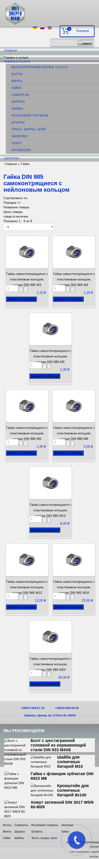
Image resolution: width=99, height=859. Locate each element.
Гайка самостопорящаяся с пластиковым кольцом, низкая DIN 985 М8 (74, 433)
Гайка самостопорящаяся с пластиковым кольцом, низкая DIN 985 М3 (27, 279)
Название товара (16, 207)
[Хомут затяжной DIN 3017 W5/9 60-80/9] (17, 809)
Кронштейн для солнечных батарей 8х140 (73, 790)
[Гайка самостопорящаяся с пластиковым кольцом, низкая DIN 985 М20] (50, 636)
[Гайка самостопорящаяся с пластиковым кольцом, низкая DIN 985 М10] (50, 483)
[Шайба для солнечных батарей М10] (44, 761)
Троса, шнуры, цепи (29, 129)
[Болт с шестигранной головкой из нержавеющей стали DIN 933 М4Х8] (17, 752)
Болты (17, 74)
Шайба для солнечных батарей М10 (70, 762)
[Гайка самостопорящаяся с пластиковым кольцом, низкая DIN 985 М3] (27, 252)
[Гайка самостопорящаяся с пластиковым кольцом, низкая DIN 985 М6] (27, 406)
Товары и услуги (17, 61)
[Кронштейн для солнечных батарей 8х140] (44, 790)
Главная (10, 50)
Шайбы (17, 108)
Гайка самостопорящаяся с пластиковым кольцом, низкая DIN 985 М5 (50, 356)
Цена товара (13, 212)
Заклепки (19, 136)
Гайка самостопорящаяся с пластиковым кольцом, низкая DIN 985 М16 (74, 587)
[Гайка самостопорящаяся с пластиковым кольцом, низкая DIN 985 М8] (74, 406)
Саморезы (20, 95)
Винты (17, 81)
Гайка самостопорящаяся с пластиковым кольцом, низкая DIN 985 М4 (74, 279)
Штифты (18, 122)
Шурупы (18, 101)
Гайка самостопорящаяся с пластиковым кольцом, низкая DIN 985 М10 (50, 510)
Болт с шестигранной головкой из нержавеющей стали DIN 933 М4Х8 (58, 745)
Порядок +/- (12, 202)
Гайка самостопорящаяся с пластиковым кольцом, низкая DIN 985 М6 (27, 433)
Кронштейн (21, 150)
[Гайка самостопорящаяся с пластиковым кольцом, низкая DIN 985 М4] (74, 252)
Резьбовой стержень (30, 115)
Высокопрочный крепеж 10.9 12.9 (39, 67)
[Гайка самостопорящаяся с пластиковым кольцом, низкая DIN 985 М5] (50, 329)
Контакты (11, 158)
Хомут (17, 143)
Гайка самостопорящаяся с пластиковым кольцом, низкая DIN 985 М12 (27, 587)
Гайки (16, 88)
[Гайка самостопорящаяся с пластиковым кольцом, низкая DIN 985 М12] (27, 560)
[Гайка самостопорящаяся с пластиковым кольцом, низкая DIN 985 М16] (74, 560)
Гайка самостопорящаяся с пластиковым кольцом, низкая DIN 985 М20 (50, 664)
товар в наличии (15, 216)
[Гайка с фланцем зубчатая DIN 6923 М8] (17, 780)
